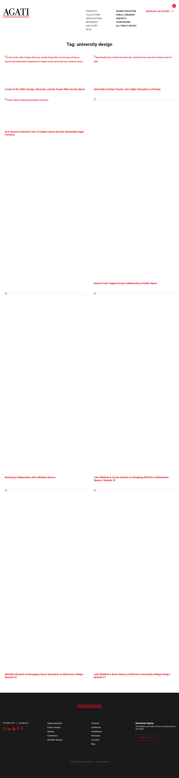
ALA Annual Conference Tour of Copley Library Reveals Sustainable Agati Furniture (44, 133)
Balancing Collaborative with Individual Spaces (30, 477)
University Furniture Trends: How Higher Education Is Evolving (127, 89)
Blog (88, 29)
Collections (93, 14)
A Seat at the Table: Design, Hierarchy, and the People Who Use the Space (45, 89)
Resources (92, 22)
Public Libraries (125, 14)
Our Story (92, 25)
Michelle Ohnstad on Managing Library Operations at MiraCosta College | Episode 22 (44, 676)
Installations (94, 18)
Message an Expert (158, 11)
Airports (121, 18)
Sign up (143, 737)
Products (91, 11)
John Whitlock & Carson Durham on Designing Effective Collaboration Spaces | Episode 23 (131, 479)
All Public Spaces (126, 25)
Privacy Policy (102, 761)
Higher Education (126, 11)
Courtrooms (123, 22)
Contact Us (23, 723)
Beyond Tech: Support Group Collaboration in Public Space (125, 283)
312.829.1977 (9, 723)
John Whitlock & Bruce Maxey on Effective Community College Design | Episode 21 (132, 676)
